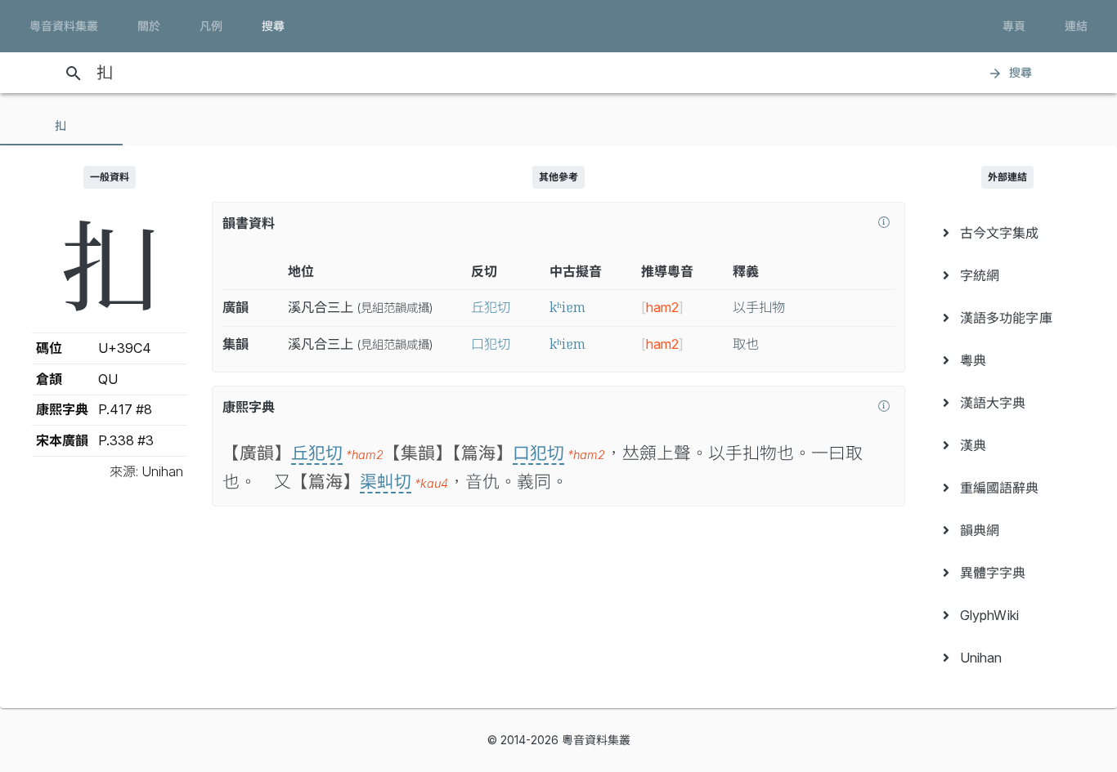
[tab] (61, 125)
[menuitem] (1007, 233)
